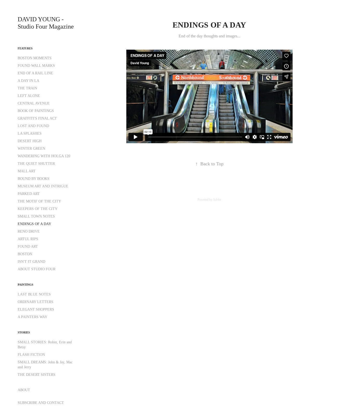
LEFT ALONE (29, 96)
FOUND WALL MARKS (36, 66)
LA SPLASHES (30, 133)
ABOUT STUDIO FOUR (36, 269)
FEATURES (25, 48)
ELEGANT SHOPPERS (36, 309)
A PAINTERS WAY (32, 317)
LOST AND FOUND (33, 126)
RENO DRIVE (29, 231)
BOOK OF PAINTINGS (36, 111)
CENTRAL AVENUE (34, 103)
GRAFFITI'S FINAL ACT (37, 118)
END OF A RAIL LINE (35, 73)
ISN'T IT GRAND (31, 262)
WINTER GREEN (31, 148)
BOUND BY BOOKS (33, 179)
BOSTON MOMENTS (34, 58)
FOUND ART (28, 246)
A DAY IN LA (28, 81)
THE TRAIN (27, 88)
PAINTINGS (25, 284)
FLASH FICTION (31, 355)
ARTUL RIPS (28, 239)
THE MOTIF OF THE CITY (39, 201)
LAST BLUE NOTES (34, 294)
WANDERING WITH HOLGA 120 (44, 156)
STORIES (24, 332)
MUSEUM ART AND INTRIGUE (43, 186)
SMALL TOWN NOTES (36, 216)
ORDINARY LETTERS (35, 302)
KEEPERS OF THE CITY (37, 209)
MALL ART (27, 171)
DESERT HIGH (30, 141)
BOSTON (25, 254)
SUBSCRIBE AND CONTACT (41, 403)
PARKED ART (29, 194)
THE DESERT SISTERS (36, 375)
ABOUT (24, 390)
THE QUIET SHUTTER (36, 164)
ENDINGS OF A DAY (34, 224)
